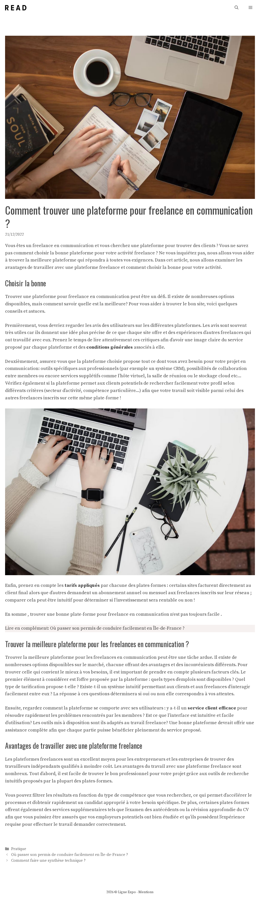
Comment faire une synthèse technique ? (48, 860)
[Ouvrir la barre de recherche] (236, 8)
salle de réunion (169, 376)
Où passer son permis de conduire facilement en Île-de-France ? (117, 628)
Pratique (18, 849)
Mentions (146, 892)
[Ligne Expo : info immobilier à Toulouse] (15, 8)
